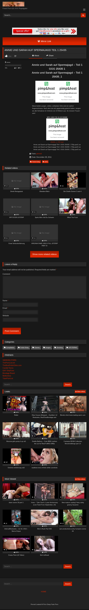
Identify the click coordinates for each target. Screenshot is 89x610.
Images (48, 347)
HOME (43, 592)
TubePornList (8, 378)
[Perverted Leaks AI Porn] (44, 4)
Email (5, 308)
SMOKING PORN (9, 360)
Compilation (10, 347)
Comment (6, 274)
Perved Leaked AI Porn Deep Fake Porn (44, 604)
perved (39, 154)
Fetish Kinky (36, 162)
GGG (46, 162)
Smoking (60, 347)
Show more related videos (44, 254)
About (36, 55)
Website (6, 316)
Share (51, 55)
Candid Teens (8, 368)
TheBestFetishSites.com (12, 365)
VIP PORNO (73, 347)
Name (5, 301)
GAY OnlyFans (8, 371)
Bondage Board (9, 373)
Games (37, 347)
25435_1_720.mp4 (57, 142)
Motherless (7, 376)
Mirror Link (45, 41)
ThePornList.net (9, 363)
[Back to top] (82, 603)
